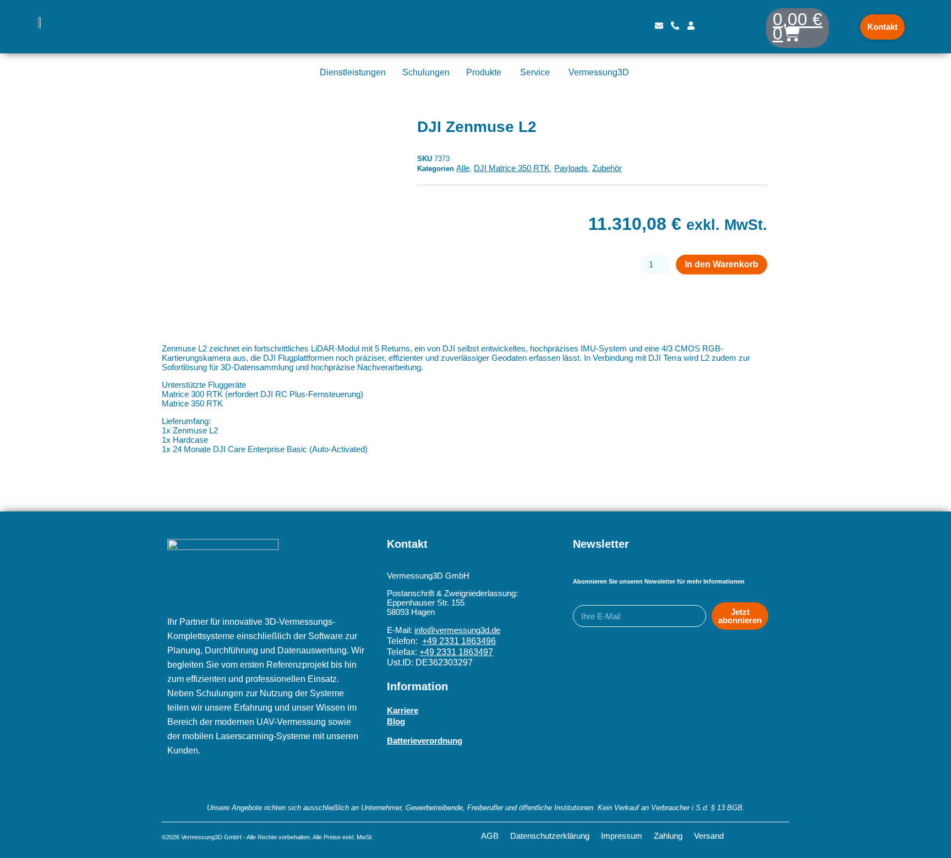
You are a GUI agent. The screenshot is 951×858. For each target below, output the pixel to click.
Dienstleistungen (353, 72)
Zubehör (607, 168)
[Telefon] (675, 27)
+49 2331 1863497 (456, 652)
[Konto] (691, 27)
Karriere (402, 710)
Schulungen (426, 72)
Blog (396, 721)
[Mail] (659, 27)
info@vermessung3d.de (457, 630)
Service (535, 72)
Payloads (571, 168)
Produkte (483, 72)
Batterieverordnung (424, 740)
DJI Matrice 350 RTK (512, 168)
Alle (462, 168)
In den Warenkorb (721, 264)
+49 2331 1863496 (459, 641)
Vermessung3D (599, 72)
